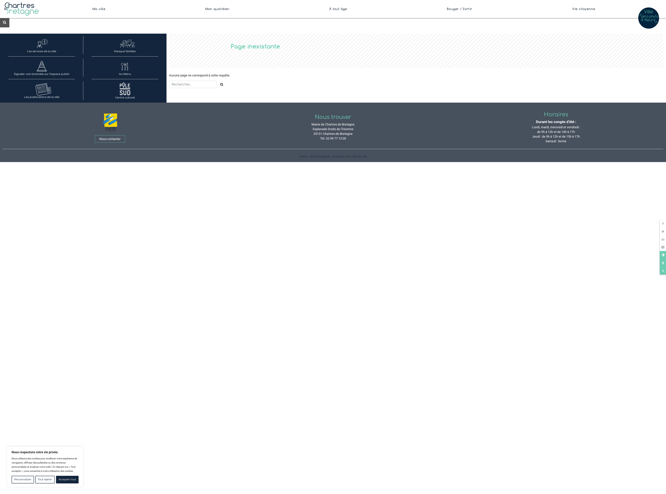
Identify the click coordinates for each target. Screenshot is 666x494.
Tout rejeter (45, 479)
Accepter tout (67, 479)
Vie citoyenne (583, 9)
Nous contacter (110, 139)
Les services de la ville (41, 51)
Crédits (303, 156)
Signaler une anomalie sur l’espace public (42, 74)
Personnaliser (22, 479)
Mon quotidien (217, 9)
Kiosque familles (125, 51)
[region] (45, 467)
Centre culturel (125, 97)
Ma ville (98, 9)
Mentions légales (320, 156)
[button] (663, 247)
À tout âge (338, 9)
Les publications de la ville (41, 97)
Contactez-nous (341, 156)
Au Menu (125, 74)
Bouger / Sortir (459, 9)
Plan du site (360, 156)
